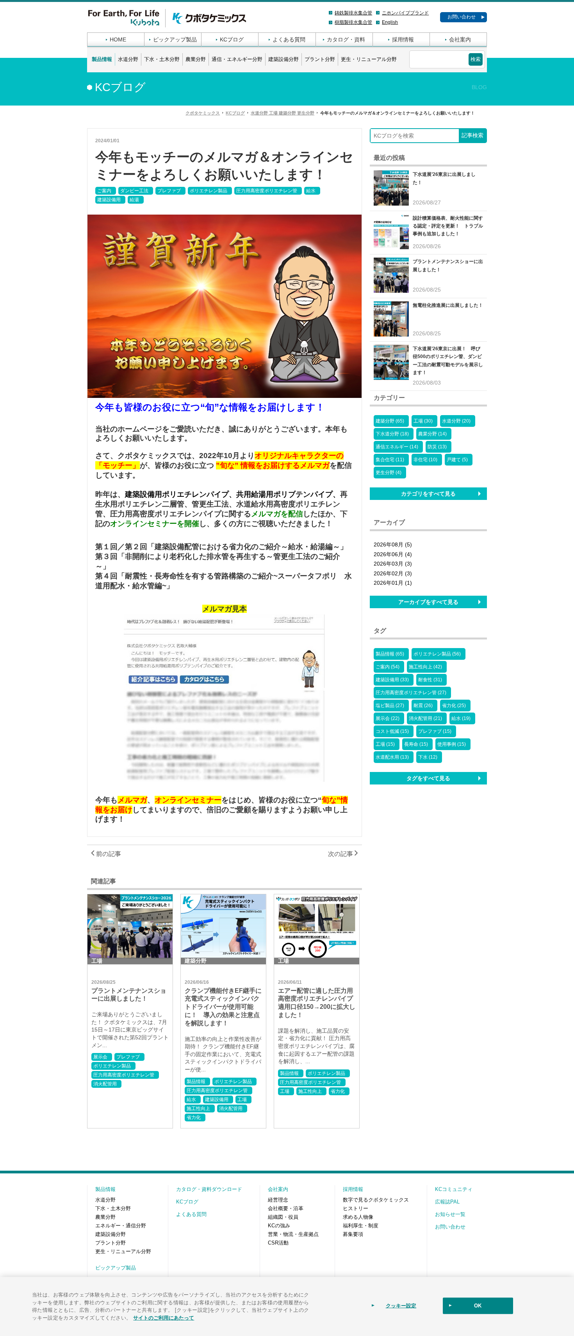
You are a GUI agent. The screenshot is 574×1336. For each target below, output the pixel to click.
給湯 (134, 199)
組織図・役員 (283, 1217)
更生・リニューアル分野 (369, 59)
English (390, 22)
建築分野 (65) (390, 421)
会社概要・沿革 (285, 1208)
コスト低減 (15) (392, 731)
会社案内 (460, 39)
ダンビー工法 (134, 190)
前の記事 (107, 854)
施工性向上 (198, 1108)
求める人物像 (358, 1217)
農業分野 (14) (432, 434)
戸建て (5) (457, 459)
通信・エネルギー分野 (237, 59)
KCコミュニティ (453, 1189)
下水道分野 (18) (392, 434)
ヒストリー (355, 1208)
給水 (311, 190)
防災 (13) (437, 447)
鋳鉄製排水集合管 (353, 13)
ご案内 (104, 190)
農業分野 (195, 59)
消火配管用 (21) (425, 718)
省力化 (194, 1117)
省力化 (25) (454, 705)
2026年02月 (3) (393, 573)
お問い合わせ (461, 17)
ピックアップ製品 (175, 39)
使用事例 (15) (451, 744)
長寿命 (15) (416, 744)
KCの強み (279, 1226)
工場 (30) (423, 421)
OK (477, 1306)
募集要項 (353, 1234)
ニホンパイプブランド (405, 13)
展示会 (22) (387, 718)
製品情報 (102, 59)
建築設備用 (109, 199)
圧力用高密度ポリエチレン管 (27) (411, 692)
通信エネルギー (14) (397, 447)
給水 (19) (461, 718)
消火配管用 (105, 1084)
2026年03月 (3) (393, 564)
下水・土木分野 (162, 59)
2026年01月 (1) (393, 583)
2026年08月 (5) (393, 544)
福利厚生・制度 (360, 1226)
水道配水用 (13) (392, 757)
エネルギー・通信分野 (120, 1226)
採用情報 (403, 39)
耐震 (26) (423, 705)
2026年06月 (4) (393, 554)
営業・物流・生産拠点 (293, 1234)
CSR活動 (278, 1243)
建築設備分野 (283, 59)
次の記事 (341, 854)
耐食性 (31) (430, 679)
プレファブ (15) (434, 731)
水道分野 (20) (456, 421)
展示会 (100, 1057)
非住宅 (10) (425, 459)
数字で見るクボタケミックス (376, 1200)
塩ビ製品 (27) (390, 705)
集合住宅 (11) (390, 459)
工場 (242, 1099)
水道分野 (128, 59)
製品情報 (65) (390, 654)
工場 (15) (385, 744)
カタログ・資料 (346, 39)
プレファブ (169, 190)
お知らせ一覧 (450, 1214)
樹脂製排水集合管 (353, 22)
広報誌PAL (447, 1202)
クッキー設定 (401, 1306)
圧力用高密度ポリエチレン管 (266, 190)
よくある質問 (289, 39)
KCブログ (232, 39)
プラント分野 (320, 59)
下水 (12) (427, 757)
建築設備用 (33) (392, 679)
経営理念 (278, 1200)
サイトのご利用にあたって (163, 1317)
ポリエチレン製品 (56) (437, 654)
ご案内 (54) (387, 667)
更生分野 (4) (388, 472)
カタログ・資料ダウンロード (209, 1189)
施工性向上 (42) (425, 667)
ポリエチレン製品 (208, 190)
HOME (118, 39)
